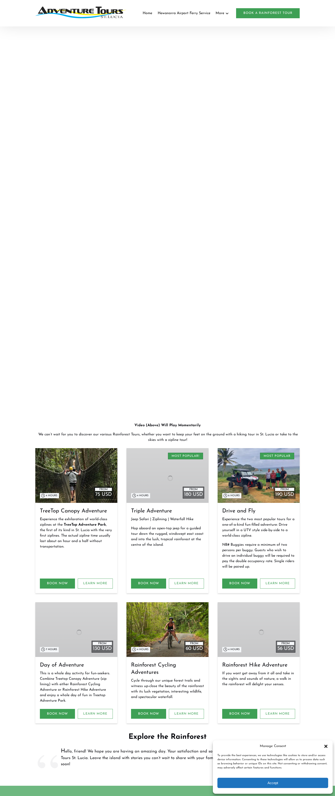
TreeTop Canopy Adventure (73, 511)
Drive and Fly (238, 511)
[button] (326, 746)
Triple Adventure (151, 511)
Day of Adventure (62, 665)
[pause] (164, 396)
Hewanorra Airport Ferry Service (184, 13)
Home (147, 13)
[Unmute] (170, 396)
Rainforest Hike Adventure (254, 665)
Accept (273, 783)
